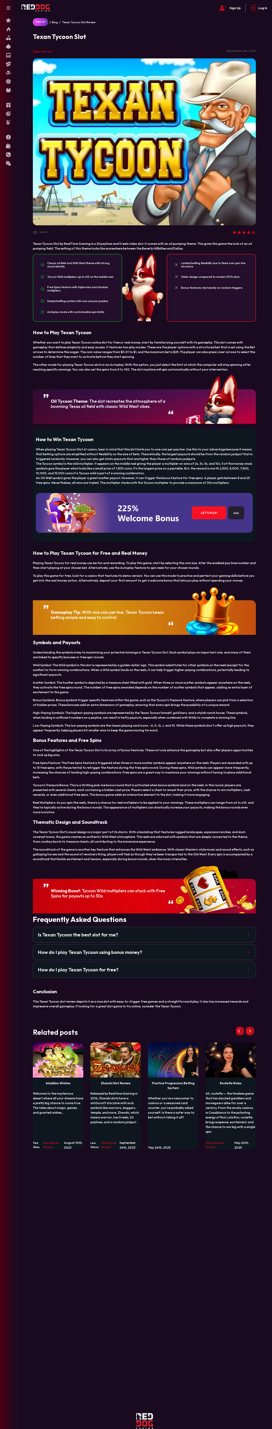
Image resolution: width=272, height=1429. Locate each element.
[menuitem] (8, 20)
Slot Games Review (51, 1145)
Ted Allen (36, 1145)
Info (236, 512)
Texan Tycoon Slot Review (79, 22)
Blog (55, 22)
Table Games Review (214, 1145)
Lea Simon (94, 1145)
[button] (144, 934)
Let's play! (209, 513)
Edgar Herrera (43, 51)
